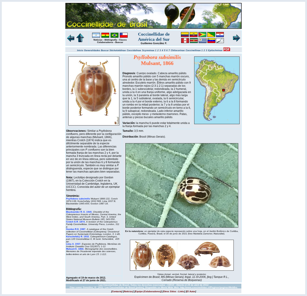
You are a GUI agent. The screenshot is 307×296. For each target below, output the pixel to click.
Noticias (97, 40)
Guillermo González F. (154, 43)
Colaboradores (105, 42)
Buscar (119, 42)
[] (116, 291)
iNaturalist (219, 233)
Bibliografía (111, 40)
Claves (123, 40)
